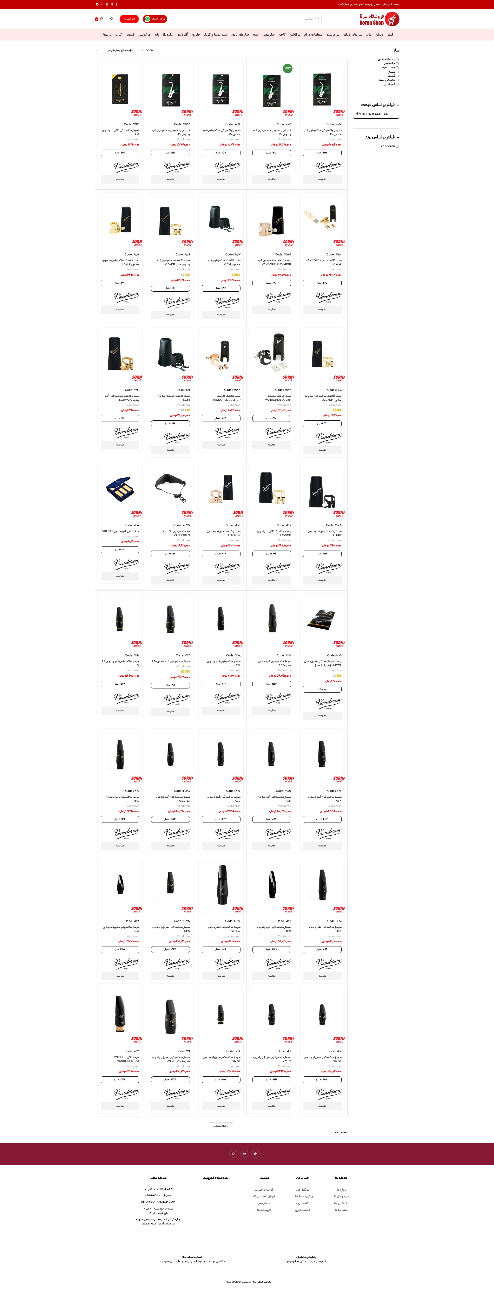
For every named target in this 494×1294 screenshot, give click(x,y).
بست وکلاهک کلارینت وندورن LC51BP (325, 533)
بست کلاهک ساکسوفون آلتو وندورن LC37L (224, 262)
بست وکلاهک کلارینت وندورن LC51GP (274, 533)
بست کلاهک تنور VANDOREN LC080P (324, 262)
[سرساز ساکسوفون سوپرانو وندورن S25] (170, 887)
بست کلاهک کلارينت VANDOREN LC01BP (278, 398)
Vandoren (388, 146)
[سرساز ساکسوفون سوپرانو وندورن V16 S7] (271, 1018)
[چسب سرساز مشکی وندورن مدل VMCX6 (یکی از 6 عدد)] (322, 622)
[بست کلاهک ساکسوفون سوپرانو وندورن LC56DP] (322, 356)
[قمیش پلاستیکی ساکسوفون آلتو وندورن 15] (322, 91)
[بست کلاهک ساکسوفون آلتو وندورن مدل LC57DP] (170, 221)
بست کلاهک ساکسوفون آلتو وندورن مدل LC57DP (173, 262)
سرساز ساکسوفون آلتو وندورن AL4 (274, 799)
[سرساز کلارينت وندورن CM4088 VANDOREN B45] (322, 1148)
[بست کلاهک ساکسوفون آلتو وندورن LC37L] (221, 221)
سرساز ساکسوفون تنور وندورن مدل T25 (223, 929)
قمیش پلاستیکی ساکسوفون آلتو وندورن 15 (323, 132)
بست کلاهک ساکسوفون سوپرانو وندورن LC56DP (323, 398)
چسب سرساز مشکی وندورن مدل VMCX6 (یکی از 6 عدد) (323, 663)
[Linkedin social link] (102, 4)
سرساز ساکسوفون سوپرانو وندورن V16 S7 (272, 1059)
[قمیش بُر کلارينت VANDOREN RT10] (120, 1148)
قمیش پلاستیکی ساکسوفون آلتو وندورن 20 (272, 132)
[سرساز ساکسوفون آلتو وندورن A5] (170, 622)
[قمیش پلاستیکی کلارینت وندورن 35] (120, 91)
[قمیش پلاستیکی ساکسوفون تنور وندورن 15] (221, 91)
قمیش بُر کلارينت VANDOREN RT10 (121, 1189)
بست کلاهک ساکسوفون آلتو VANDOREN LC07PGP (274, 262)
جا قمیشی (389, 63)
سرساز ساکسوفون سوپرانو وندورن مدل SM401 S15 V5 (171, 1059)
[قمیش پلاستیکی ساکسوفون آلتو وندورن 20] (271, 91)
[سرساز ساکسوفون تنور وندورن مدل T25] (221, 887)
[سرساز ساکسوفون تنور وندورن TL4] (322, 887)
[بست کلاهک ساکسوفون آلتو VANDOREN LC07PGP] (271, 221)
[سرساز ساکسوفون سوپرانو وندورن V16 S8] (221, 1018)
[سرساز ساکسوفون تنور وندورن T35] (120, 757)
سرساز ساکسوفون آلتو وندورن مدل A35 (274, 663)
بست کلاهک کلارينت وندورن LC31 (173, 398)
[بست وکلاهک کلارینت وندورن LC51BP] (322, 492)
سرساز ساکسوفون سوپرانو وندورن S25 (171, 929)
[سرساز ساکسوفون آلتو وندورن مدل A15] (170, 757)
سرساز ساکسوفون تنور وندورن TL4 (325, 929)
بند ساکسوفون (386, 59)
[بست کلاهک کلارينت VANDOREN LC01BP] (271, 356)
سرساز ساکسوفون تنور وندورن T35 (122, 799)
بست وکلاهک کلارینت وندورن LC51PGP (223, 533)
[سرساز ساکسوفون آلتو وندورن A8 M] (120, 622)
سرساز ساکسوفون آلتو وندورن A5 (170, 661)
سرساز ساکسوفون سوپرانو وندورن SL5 (120, 929)
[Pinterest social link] (106, 4)
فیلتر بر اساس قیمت (378, 105)
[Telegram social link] (97, 4)
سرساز (391, 72)
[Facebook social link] (117, 4)
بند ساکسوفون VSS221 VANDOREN (176, 533)
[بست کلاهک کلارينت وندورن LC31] (170, 356)
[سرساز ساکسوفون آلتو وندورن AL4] (271, 757)
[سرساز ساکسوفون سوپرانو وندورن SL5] (120, 887)
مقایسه (322, 179)
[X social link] (112, 4)
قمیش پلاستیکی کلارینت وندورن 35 (120, 132)
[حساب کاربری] (112, 19)
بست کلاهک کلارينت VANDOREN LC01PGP (226, 398)
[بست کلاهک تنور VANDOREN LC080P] (322, 221)
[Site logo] (379, 19)
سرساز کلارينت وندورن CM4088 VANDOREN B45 (324, 1189)
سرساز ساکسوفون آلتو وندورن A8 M (120, 663)
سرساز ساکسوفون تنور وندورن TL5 (274, 929)
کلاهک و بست (386, 80)
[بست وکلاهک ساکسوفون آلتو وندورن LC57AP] (120, 356)
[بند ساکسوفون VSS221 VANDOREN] (170, 492)
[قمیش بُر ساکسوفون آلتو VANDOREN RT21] (170, 1148)
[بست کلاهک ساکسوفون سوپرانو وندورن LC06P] (120, 221)
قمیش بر (390, 84)
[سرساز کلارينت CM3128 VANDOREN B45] (120, 1018)
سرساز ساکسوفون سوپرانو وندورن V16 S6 (323, 1059)
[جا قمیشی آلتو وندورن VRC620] (120, 492)
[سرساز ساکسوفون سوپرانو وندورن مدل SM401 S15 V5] (170, 1018)
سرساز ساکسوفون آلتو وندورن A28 (223, 663)
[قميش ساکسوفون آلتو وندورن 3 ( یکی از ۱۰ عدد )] (271, 1148)
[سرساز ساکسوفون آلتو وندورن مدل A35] (271, 622)
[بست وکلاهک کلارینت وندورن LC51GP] (271, 492)
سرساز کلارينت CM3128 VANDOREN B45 (125, 1059)
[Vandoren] (329, 167)
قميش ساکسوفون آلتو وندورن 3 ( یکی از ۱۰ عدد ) (272, 1189)
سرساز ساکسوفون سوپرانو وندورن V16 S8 (221, 1059)
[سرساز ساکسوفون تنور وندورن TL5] (271, 887)
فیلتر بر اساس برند (380, 137)
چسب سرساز (388, 67)
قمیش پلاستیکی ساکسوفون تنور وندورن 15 (221, 132)
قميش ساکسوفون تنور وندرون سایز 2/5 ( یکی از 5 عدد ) (222, 1189)
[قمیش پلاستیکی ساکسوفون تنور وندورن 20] (170, 91)
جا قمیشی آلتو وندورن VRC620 (120, 531)
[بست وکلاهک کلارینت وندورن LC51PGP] (221, 492)
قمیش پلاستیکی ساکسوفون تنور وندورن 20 (171, 132)
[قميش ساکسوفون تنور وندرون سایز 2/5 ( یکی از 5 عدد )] (221, 1148)
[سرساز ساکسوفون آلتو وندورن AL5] (221, 757)
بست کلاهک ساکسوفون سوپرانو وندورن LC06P (120, 262)
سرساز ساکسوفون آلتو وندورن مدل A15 (173, 799)
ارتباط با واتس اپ (158, 19)
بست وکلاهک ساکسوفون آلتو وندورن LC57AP (122, 398)
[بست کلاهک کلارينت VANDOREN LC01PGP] (221, 356)
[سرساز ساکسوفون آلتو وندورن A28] (221, 622)
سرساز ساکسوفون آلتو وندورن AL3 (325, 799)
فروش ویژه (129, 19)
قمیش (391, 76)
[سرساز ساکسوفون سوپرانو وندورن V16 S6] (322, 1018)
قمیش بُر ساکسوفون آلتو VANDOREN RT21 (175, 1189)
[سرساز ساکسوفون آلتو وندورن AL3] (322, 757)
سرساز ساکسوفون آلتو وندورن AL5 (223, 799)
